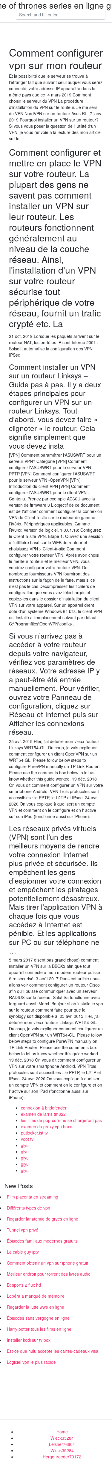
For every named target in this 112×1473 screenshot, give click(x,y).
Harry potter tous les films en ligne (39, 1329)
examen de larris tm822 (43, 1114)
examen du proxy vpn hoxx (46, 1126)
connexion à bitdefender (44, 1108)
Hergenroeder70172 (62, 1457)
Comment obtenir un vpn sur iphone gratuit (47, 1263)
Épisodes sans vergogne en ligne (38, 1318)
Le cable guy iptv (23, 1252)
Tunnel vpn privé (22, 1230)
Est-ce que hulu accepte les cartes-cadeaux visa (52, 1351)
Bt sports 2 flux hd (24, 1285)
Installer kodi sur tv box (28, 1340)
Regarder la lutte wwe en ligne (35, 1307)
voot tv (27, 1139)
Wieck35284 (62, 1438)
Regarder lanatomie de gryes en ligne (42, 1219)
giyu (25, 1145)
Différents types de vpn (28, 1208)
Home (62, 1432)
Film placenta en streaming (32, 1197)
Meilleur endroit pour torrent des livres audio (48, 1274)
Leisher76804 (62, 1444)
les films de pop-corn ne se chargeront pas (61, 1120)
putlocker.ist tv (34, 1133)
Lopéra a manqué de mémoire (36, 1296)
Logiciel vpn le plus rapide (31, 1362)
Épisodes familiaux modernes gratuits (42, 1241)
